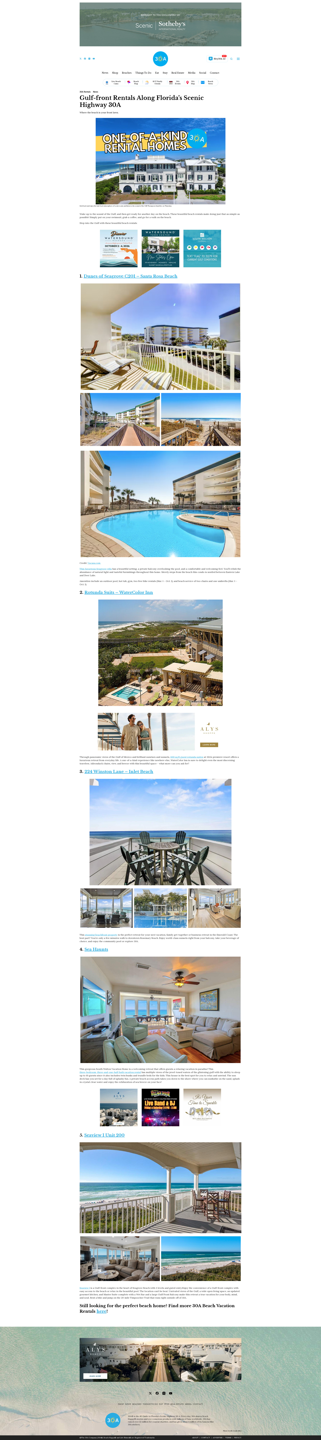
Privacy (237, 1437)
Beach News (210, 82)
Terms (228, 1437)
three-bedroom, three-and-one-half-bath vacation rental (110, 1072)
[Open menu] (238, 59)
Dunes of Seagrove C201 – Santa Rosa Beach (130, 276)
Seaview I (85, 1288)
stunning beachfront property (101, 934)
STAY (166, 1404)
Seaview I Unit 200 (104, 1135)
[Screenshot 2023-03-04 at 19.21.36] (120, 419)
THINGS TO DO (150, 1404)
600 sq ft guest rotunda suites (186, 757)
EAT (161, 1404)
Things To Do (143, 72)
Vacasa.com (94, 563)
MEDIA (188, 1404)
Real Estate (177, 72)
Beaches (127, 72)
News (105, 72)
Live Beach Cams (116, 82)
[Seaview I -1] (120, 1258)
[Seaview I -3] (201, 1258)
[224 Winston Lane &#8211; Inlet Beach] (106, 908)
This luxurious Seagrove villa (96, 568)
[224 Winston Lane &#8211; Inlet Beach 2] (214, 908)
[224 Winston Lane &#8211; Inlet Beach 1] (160, 908)
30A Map (193, 82)
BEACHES (136, 1404)
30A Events (178, 82)
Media (191, 72)
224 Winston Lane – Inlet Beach (119, 771)
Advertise (218, 1437)
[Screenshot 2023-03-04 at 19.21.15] (201, 419)
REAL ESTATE (177, 1404)
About (195, 1437)
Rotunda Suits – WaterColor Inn (119, 592)
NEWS (128, 1404)
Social (202, 72)
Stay (165, 72)
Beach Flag (136, 82)
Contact (214, 72)
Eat (157, 72)
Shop (115, 72)
